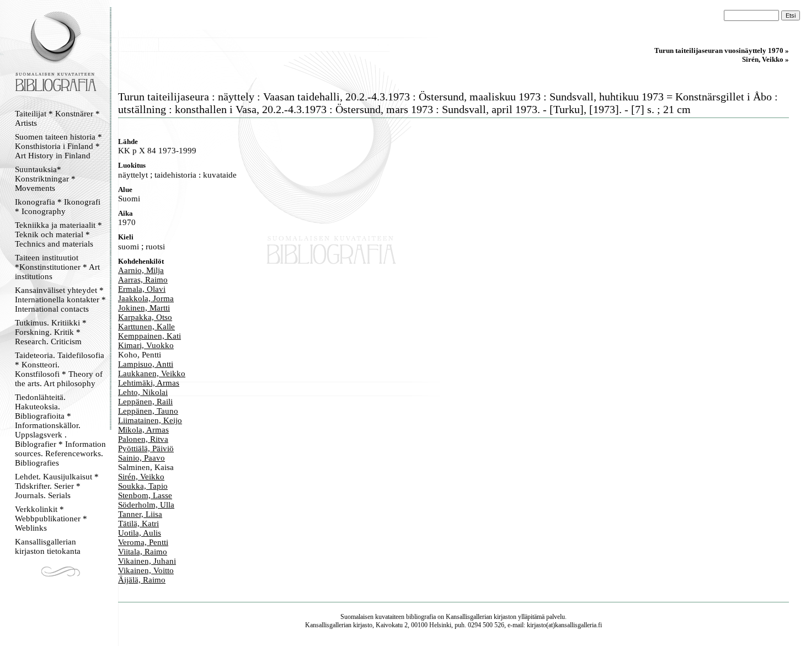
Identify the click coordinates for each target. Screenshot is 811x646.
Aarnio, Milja (141, 270)
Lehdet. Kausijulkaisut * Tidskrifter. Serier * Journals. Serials (57, 486)
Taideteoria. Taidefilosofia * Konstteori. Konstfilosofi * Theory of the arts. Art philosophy (59, 369)
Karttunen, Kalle (146, 326)
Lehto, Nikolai (143, 392)
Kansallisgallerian (469, 617)
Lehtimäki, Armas (148, 382)
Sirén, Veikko (141, 476)
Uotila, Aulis (139, 532)
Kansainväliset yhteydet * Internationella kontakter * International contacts (60, 299)
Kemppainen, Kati (149, 336)
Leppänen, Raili (145, 401)
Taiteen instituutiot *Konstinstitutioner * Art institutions (57, 267)
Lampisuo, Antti (145, 364)
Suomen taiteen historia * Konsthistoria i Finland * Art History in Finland (58, 146)
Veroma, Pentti (143, 542)
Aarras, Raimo (143, 279)
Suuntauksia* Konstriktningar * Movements (45, 179)
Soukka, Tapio (143, 486)
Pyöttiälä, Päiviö (146, 448)
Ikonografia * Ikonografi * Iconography (57, 206)
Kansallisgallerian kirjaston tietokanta (48, 546)
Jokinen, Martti (144, 307)
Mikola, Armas (143, 429)
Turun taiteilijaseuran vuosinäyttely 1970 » (721, 50)
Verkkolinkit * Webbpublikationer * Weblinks (51, 518)
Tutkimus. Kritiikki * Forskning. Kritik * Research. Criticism (51, 332)
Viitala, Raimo (142, 551)
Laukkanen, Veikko (151, 373)
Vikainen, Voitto (146, 570)
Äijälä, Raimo (142, 579)
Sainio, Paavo (141, 457)
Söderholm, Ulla (146, 504)
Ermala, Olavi (142, 289)
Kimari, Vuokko (146, 345)
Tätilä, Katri (138, 523)
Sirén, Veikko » (765, 59)
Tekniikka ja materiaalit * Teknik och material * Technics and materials (58, 234)
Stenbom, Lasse (145, 495)
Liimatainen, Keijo (150, 420)
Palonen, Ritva (143, 439)
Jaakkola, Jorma (146, 298)
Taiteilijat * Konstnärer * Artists (57, 118)
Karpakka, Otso (145, 317)
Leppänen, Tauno (148, 411)
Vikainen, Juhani (147, 561)
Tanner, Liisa (140, 514)
